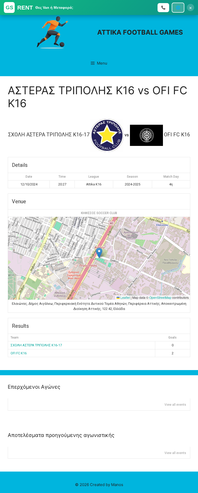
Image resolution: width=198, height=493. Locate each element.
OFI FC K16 (19, 353)
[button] (99, 253)
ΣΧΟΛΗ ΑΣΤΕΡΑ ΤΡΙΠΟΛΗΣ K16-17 (36, 345)
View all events (175, 404)
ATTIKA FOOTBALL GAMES (140, 32)
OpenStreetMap (160, 297)
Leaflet (125, 297)
